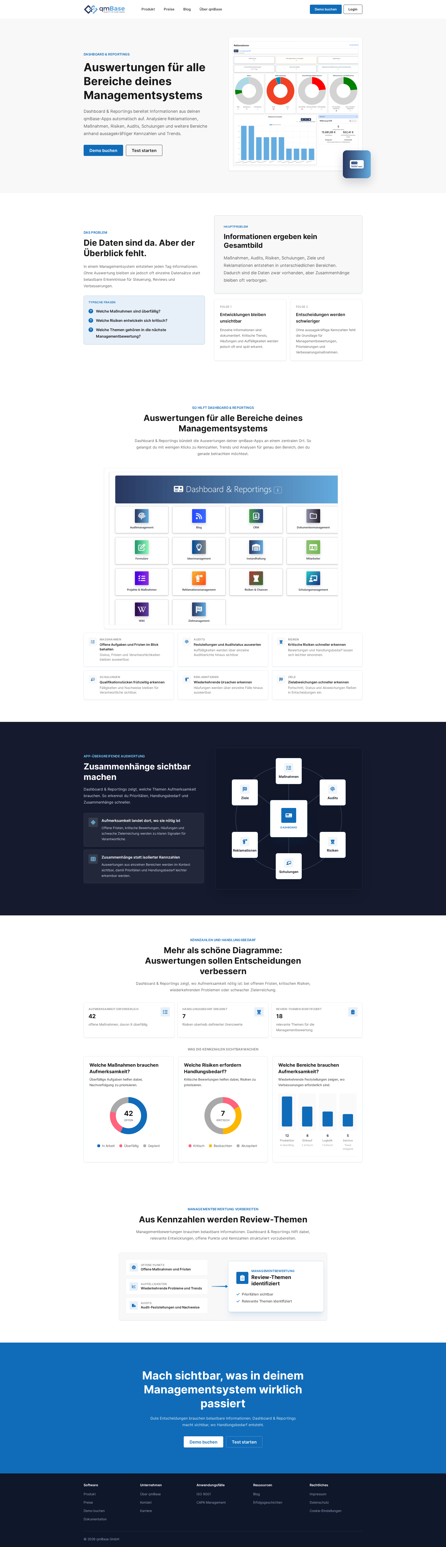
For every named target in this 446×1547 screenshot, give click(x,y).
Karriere (146, 1511)
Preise (169, 9)
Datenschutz (319, 1502)
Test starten (144, 150)
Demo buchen (326, 9)
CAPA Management (211, 1502)
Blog (187, 9)
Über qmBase (211, 9)
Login (352, 9)
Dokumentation (95, 1519)
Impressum (318, 1494)
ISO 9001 (204, 1494)
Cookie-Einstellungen (325, 1511)
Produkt (148, 9)
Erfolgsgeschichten (267, 1502)
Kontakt (146, 1502)
